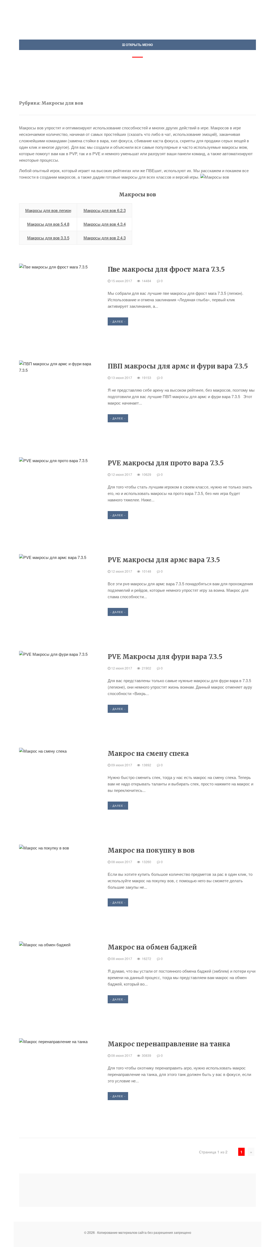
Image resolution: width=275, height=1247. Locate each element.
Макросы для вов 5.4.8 (48, 224)
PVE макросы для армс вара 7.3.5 (164, 560)
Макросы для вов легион (48, 210)
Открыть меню (139, 44)
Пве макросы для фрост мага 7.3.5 (166, 269)
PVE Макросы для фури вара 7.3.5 (165, 657)
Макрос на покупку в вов (151, 850)
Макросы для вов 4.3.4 (105, 224)
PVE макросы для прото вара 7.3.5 (166, 463)
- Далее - (117, 321)
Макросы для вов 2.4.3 (105, 237)
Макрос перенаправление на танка (169, 1044)
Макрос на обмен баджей (152, 947)
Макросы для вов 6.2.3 (105, 210)
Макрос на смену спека (148, 753)
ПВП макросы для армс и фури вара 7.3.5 (178, 366)
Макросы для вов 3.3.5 (48, 237)
